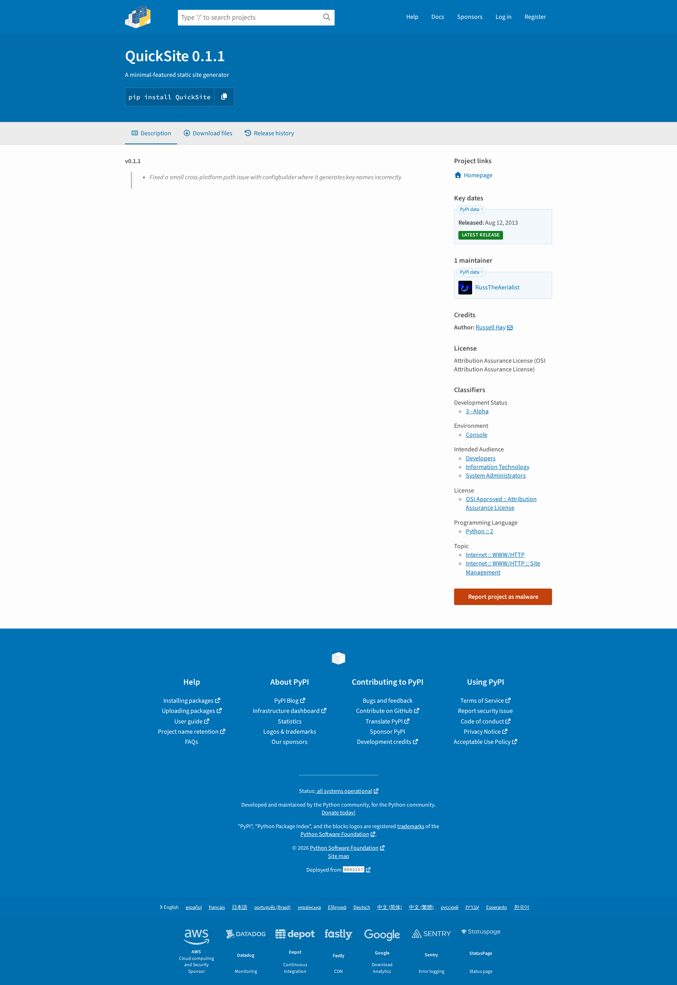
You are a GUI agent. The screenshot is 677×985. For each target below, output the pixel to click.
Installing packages (188, 700)
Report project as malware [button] (503, 596)
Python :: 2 (479, 531)
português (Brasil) (272, 907)
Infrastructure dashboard (286, 711)
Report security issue (485, 711)
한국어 (521, 907)
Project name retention (188, 731)
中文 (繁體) (421, 907)
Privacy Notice (482, 731)
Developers (481, 458)
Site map (338, 856)
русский (449, 907)
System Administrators (496, 475)
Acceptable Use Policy (482, 742)
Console (476, 435)
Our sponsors (290, 742)
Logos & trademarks (289, 731)
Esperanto (496, 907)
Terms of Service (482, 700)
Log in (504, 17)
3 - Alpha (477, 411)
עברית (472, 907)
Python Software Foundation (334, 834)
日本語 (239, 907)
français (217, 907)
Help (412, 17)
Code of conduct (482, 721)
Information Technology (497, 467)
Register (535, 17)
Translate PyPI (384, 721)
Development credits (384, 742)
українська (309, 907)
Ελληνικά (337, 907)
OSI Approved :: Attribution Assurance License (501, 503)
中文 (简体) (389, 907)
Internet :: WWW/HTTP (495, 555)
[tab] (151, 133)
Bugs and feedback (388, 700)
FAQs (191, 742)
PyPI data (469, 209)
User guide (188, 721)
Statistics (290, 721)
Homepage (478, 175)
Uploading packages (188, 711)
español (194, 907)
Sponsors (470, 17)
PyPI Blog (286, 700)
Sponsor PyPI (387, 731)
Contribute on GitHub (384, 711)
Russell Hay (490, 327)
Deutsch (361, 907)
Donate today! (338, 813)
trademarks (410, 826)
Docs (437, 17)
